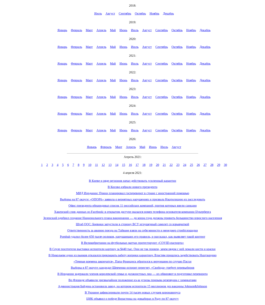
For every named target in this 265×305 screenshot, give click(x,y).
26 (198, 164)
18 (143, 164)
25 (191, 164)
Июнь (123, 30)
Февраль (76, 30)
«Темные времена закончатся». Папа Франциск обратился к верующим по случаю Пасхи (132, 261)
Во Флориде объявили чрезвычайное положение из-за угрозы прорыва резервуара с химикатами (132, 280)
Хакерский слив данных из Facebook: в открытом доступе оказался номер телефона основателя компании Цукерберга (132, 211)
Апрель (101, 30)
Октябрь (140, 13)
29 (218, 164)
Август (110, 13)
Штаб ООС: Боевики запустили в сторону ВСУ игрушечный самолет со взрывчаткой (132, 224)
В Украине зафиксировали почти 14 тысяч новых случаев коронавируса (132, 292)
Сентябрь (125, 13)
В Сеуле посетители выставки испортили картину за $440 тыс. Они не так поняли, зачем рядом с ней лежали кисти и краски (132, 249)
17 (137, 164)
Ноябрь (154, 13)
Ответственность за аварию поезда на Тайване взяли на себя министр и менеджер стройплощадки (132, 230)
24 (184, 164)
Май (113, 30)
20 (157, 164)
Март (89, 30)
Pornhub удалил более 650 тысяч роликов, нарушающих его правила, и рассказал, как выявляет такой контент (132, 236)
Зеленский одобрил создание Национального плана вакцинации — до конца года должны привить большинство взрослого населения (132, 218)
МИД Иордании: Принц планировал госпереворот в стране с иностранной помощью (132, 193)
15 (123, 164)
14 (116, 164)
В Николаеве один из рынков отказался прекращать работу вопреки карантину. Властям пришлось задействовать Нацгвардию (132, 255)
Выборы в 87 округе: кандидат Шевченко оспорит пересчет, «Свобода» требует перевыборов (132, 267)
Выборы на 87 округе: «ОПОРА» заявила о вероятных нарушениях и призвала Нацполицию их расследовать (132, 199)
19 (150, 164)
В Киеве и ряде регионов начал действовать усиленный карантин (132, 180)
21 (164, 164)
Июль (98, 13)
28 (211, 164)
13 (110, 164)
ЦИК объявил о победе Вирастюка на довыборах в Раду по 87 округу (132, 298)
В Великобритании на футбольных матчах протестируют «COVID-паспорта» (132, 242)
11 (96, 164)
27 (205, 164)
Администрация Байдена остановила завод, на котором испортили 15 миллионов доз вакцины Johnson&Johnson (132, 286)
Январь (62, 30)
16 (130, 164)
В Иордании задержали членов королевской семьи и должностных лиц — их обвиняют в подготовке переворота (132, 274)
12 (103, 164)
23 (177, 164)
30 (225, 164)
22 (171, 164)
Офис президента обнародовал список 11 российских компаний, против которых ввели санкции (132, 205)
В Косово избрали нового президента (132, 187)
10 (89, 164)
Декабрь (168, 13)
